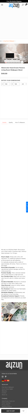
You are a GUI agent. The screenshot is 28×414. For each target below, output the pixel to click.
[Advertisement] (14, 24)
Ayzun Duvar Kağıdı (7, 389)
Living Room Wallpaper (8, 41)
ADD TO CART (10, 411)
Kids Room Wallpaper (8, 387)
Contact (4, 392)
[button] (5, 62)
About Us (4, 394)
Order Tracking (6, 403)
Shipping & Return (7, 406)
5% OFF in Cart (27, 207)
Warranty (4, 391)
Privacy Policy (6, 405)
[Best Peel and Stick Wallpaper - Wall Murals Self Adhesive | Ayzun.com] (14, 6)
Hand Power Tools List (8, 401)
